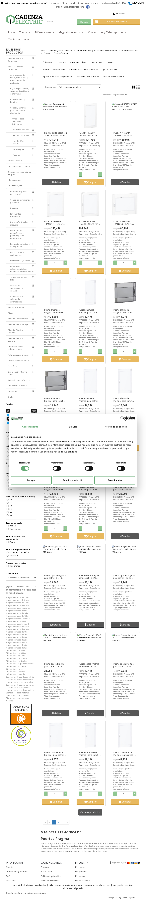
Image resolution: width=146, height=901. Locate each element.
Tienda (24, 32)
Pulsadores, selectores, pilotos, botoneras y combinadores (22, 269)
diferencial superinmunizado (65, 885)
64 (11, 512)
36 (11, 502)
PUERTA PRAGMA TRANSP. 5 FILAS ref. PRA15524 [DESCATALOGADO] (123, 134)
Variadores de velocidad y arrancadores (16, 299)
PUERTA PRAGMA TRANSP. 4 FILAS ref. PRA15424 (54, 222)
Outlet (10, 397)
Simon (11, 313)
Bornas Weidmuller (16, 307)
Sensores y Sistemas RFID (19, 278)
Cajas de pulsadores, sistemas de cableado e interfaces (19, 91)
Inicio (11, 32)
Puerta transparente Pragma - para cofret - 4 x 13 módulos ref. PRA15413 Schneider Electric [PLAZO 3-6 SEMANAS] (90, 753)
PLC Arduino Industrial (17, 385)
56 (11, 509)
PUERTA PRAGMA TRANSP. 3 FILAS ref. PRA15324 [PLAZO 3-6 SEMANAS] (89, 222)
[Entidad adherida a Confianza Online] (21, 725)
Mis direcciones (82, 880)
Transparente (16, 529)
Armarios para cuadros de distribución (18, 121)
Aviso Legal (46, 871)
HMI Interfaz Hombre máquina (19, 223)
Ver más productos (90, 812)
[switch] (57, 468)
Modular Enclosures (20, 129)
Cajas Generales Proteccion (20, 380)
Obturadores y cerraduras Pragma (19, 173)
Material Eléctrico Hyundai (15, 331)
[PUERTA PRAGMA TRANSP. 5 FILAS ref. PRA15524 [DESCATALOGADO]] (125, 116)
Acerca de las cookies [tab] (116, 427)
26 (11, 499)
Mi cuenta (120, 13)
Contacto (45, 867)
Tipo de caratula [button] (109, 69)
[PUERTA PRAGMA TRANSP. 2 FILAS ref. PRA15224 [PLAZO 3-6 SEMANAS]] (125, 204)
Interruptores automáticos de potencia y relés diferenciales (17, 234)
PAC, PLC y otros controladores (17, 253)
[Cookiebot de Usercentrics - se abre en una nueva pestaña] (122, 418)
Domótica (14, 208)
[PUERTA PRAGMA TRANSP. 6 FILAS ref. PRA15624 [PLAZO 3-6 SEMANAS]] (90, 116)
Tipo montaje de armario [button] (87, 76)
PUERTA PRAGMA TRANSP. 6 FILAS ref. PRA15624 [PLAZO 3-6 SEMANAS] (89, 134)
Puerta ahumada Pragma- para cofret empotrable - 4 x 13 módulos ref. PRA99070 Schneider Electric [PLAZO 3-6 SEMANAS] (55, 311)
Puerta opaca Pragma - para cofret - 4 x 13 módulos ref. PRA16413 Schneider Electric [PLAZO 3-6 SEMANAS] (124, 488)
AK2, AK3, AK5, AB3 (21, 135)
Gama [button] (109, 62)
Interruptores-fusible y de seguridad (20, 245)
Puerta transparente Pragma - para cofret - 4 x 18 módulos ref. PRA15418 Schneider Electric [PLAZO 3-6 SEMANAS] (55, 753)
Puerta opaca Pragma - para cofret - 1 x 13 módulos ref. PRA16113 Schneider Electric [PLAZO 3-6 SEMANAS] (124, 665)
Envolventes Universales (15, 215)
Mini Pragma (18, 149)
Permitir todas (115, 480)
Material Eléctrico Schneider (15, 59)
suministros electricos (97, 885)
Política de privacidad (51, 876)
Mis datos (80, 876)
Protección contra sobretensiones (15, 348)
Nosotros (10, 867)
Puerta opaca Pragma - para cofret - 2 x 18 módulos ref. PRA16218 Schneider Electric (124, 576)
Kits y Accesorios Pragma (19, 166)
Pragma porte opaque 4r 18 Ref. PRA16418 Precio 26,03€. (55, 134)
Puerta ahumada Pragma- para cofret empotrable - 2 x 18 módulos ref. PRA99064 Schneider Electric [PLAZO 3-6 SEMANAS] (55, 488)
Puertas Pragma (15, 185)
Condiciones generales (17, 871)
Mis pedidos (81, 871)
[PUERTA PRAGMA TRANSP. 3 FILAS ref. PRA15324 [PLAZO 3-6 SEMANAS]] (90, 204)
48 (11, 505)
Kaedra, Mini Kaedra (18, 142)
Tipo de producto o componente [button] (57, 76)
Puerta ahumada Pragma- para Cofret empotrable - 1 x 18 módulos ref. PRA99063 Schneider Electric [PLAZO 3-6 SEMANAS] (90, 488)
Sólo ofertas (15, 566)
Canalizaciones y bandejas (17, 100)
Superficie (14, 555)
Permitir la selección (73, 480)
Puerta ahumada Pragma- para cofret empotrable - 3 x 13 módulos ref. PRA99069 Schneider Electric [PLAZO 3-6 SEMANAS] (90, 311)
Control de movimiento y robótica (20, 201)
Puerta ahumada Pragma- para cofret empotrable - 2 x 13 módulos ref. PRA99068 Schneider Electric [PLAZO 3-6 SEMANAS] (124, 311)
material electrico (22, 885)
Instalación (13, 391)
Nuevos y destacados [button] (113, 76)
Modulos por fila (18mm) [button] (53, 69)
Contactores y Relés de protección (19, 193)
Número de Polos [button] (77, 62)
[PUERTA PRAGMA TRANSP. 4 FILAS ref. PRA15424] (56, 204)
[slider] (8, 415)
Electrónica (13, 366)
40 (11, 489)
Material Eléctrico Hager (18, 324)
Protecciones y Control (20, 260)
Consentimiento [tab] (30, 427)
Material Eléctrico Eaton (18, 318)
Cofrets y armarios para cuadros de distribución (18, 110)
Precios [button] (61, 62)
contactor (40, 885)
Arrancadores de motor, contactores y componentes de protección (19, 79)
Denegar (31, 480)
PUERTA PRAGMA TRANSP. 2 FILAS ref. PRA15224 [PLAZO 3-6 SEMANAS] (123, 222)
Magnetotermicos (70, 32)
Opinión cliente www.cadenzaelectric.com (26, 892)
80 (11, 515)
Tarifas (13, 39)
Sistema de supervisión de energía (16, 288)
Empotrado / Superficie (20, 552)
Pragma (16, 155)
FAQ (8, 876)
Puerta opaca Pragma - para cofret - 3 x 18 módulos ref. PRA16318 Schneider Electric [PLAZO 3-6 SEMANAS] (55, 576)
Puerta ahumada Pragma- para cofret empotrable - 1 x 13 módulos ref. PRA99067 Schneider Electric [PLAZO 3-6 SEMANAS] (55, 399)
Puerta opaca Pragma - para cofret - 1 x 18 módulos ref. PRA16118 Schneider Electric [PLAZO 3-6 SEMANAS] (90, 665)
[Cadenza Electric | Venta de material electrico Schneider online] (24, 19)
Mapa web (11, 880)
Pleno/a (13, 525)
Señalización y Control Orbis (17, 373)
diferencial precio (73, 888)
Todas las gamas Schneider (15, 68)
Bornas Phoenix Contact (18, 360)
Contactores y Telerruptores (106, 32)
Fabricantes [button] (96, 62)
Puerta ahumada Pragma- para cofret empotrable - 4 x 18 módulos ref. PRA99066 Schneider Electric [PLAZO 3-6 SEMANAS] (90, 399)
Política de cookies (50, 880)
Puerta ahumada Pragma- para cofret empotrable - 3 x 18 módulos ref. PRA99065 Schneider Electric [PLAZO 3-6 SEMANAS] (124, 399)
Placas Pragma (14, 180)
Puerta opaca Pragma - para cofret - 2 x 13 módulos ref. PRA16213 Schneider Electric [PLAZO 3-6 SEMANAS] (55, 665)
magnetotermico (123, 885)
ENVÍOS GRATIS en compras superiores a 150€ (25, 3)
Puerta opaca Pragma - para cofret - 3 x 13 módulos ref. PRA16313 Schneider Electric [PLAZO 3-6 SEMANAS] (90, 576)
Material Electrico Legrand (15, 339)
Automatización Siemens (19, 355)
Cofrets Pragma (15, 160)
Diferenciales (43, 32)
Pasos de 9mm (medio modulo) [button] (82, 69)
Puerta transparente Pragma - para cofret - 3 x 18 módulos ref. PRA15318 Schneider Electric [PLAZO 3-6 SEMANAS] (124, 753)
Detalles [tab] (73, 427)
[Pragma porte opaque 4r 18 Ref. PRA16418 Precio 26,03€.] (56, 116)
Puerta (12, 542)
